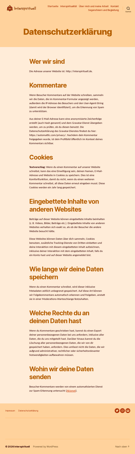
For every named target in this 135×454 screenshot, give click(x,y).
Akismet (71, 391)
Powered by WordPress (45, 446)
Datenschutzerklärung (28, 410)
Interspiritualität (68, 6)
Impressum (10, 410)
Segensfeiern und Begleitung (103, 10)
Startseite (53, 6)
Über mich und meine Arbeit (94, 6)
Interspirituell (22, 446)
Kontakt (115, 6)
